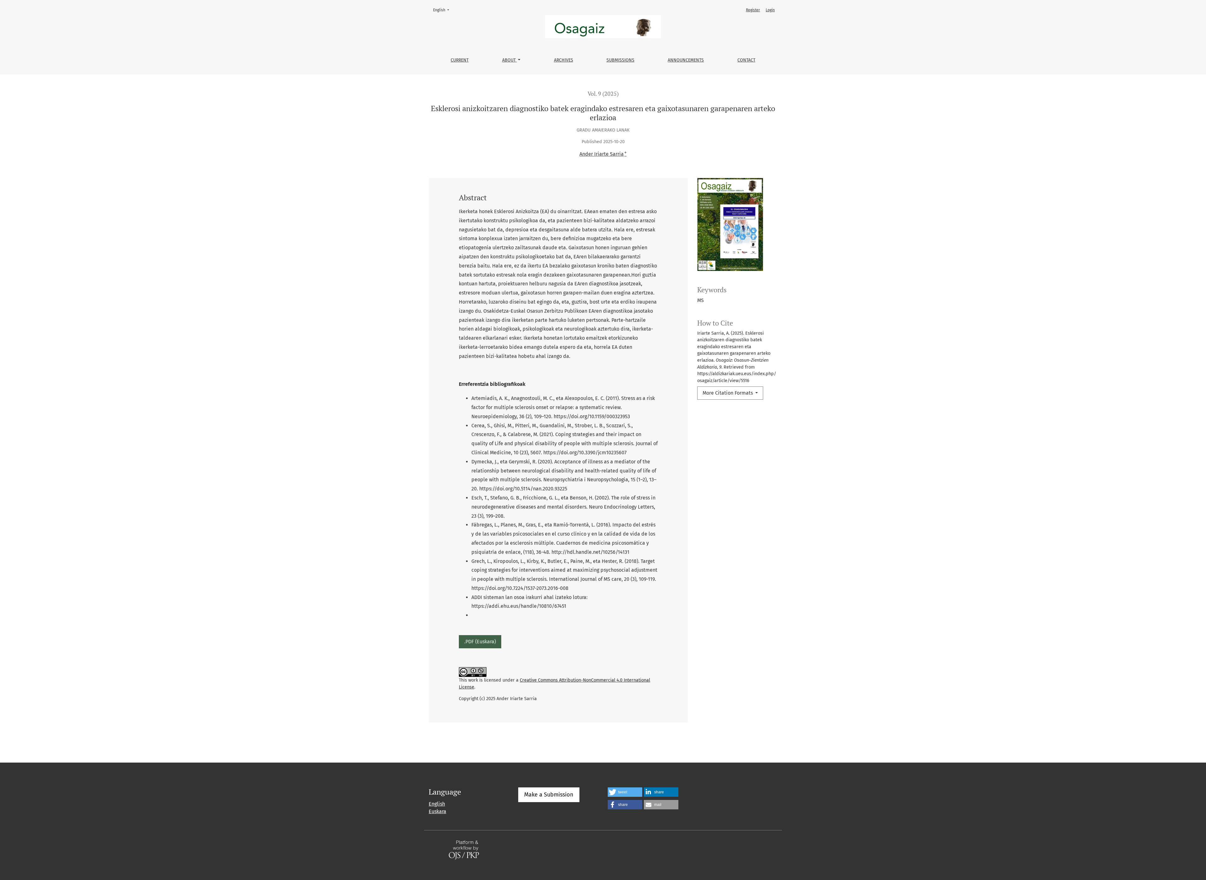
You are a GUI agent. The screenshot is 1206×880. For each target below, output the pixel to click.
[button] (625, 792)
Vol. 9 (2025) (603, 93)
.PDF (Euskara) (480, 642)
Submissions (620, 60)
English (443, 10)
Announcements (686, 60)
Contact (746, 60)
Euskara (437, 811)
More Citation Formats (728, 393)
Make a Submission (548, 794)
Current (460, 60)
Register (753, 10)
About (509, 60)
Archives (563, 60)
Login (770, 10)
